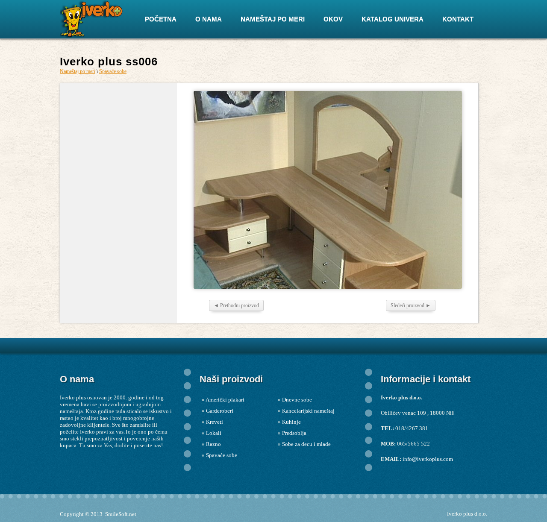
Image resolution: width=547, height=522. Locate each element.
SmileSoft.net (120, 514)
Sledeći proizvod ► (411, 305)
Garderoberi (219, 411)
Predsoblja (294, 433)
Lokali (213, 433)
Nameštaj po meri (77, 71)
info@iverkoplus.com (428, 459)
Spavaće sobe (112, 71)
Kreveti (214, 422)
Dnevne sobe (297, 399)
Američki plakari (225, 399)
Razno (213, 444)
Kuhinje (291, 422)
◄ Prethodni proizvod (236, 305)
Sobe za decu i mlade (306, 444)
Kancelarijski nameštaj (308, 411)
